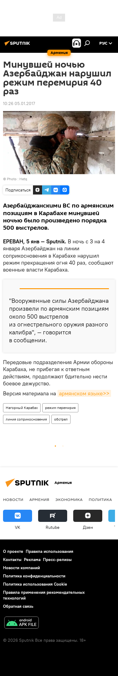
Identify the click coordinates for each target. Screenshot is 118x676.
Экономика (69, 499)
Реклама (32, 559)
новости (13, 499)
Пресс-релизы (57, 559)
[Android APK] (21, 623)
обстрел (61, 419)
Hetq (23, 179)
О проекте (13, 551)
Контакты (12, 559)
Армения (39, 499)
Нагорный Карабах (22, 407)
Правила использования (49, 551)
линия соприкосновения (26, 419)
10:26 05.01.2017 (19, 103)
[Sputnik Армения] (18, 45)
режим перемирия (60, 407)
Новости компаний (21, 567)
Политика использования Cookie (35, 584)
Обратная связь (18, 606)
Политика (100, 499)
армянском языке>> (84, 393)
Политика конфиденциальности (34, 576)
